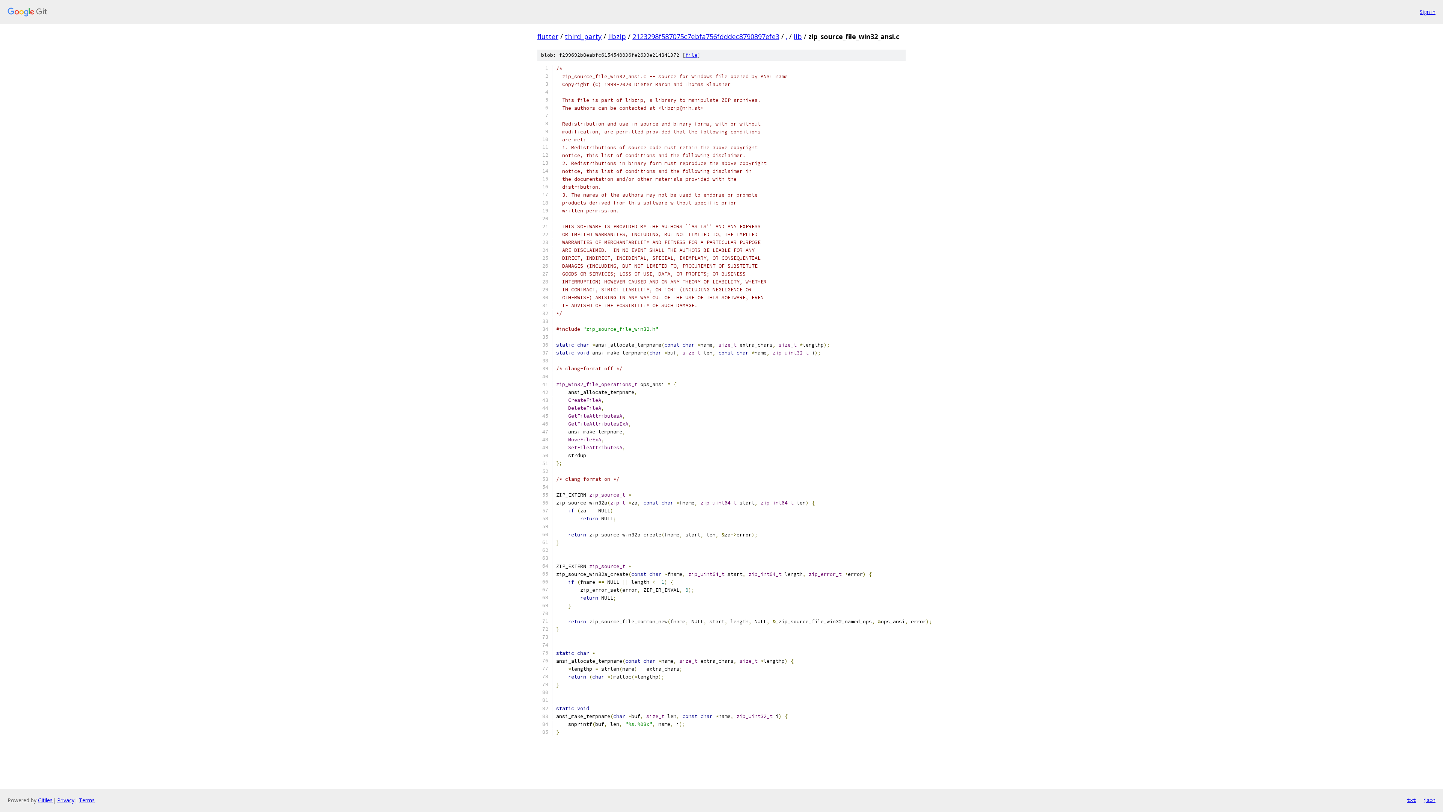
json (1429, 800)
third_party (583, 36)
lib (798, 36)
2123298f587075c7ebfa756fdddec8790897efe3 (705, 36)
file (691, 55)
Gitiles (45, 800)
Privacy (65, 800)
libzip (617, 36)
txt (1411, 800)
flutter (547, 36)
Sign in (1427, 11)
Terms (87, 800)
